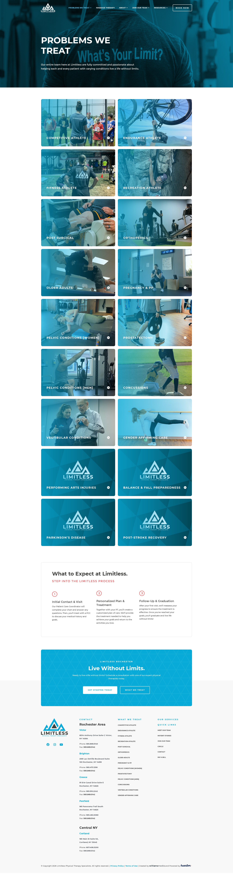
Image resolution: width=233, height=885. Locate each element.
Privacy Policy (117, 866)
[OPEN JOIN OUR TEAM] (149, 7)
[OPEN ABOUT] (127, 7)
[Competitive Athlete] (108, 137)
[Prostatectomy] (185, 337)
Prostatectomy (138, 337)
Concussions (135, 387)
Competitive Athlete (66, 138)
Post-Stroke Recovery (145, 537)
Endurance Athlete (142, 138)
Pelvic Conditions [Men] (70, 387)
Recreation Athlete (142, 188)
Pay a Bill (162, 757)
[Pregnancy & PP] (185, 287)
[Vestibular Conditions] (108, 437)
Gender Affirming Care (145, 437)
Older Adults (60, 287)
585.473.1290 (92, 767)
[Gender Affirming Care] (185, 437)
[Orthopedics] (185, 237)
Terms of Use (131, 866)
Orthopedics (135, 238)
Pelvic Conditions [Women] (73, 337)
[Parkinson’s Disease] (108, 537)
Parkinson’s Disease (66, 537)
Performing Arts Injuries (71, 487)
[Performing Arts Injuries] (108, 487)
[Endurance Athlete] (185, 137)
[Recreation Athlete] (185, 187)
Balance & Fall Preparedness (152, 487)
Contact (161, 752)
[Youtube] (61, 745)
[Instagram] (55, 745)
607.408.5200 (92, 847)
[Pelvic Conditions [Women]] (108, 337)
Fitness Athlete (62, 188)
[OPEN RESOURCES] (167, 7)
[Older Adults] (108, 287)
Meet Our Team (164, 730)
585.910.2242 (92, 791)
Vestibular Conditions (69, 437)
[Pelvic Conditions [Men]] (108, 387)
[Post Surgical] (108, 237)
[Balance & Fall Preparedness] (185, 487)
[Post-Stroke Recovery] (185, 537)
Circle (160, 746)
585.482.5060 (92, 815)
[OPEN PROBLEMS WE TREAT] (91, 7)
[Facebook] (48, 745)
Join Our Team (164, 741)
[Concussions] (185, 387)
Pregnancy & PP (138, 287)
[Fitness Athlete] (108, 187)
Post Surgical (60, 238)
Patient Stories (164, 736)
